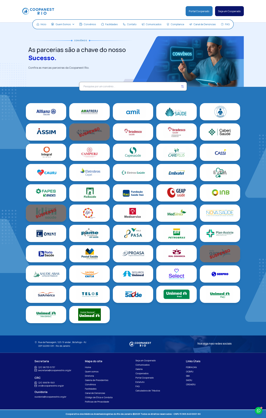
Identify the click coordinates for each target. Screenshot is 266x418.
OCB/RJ (189, 371)
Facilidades (91, 388)
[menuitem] (41, 24)
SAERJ (189, 380)
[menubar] (133, 24)
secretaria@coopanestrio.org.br (54, 370)
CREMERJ (190, 384)
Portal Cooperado (199, 11)
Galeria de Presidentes (96, 380)
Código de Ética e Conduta (99, 397)
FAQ (137, 386)
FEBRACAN (191, 367)
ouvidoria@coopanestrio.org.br (50, 396)
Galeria (139, 369)
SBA (188, 375)
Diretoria (89, 375)
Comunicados (142, 364)
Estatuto (140, 382)
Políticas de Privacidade (97, 401)
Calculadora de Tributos (147, 390)
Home (88, 367)
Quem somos (92, 371)
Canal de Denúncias (95, 393)
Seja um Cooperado (229, 11)
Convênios (90, 384)
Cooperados (142, 373)
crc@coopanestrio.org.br (51, 385)
